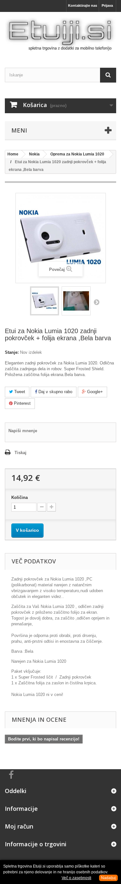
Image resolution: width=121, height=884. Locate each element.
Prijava (107, 5)
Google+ (94, 391)
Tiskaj (20, 452)
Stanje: (12, 352)
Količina (19, 497)
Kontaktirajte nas (82, 5)
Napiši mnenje (22, 430)
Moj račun (19, 826)
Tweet (19, 391)
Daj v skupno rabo (54, 391)
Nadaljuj (108, 878)
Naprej (96, 302)
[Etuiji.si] (60, 34)
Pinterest (22, 403)
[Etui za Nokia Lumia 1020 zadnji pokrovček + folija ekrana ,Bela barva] (44, 301)
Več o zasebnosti (76, 878)
